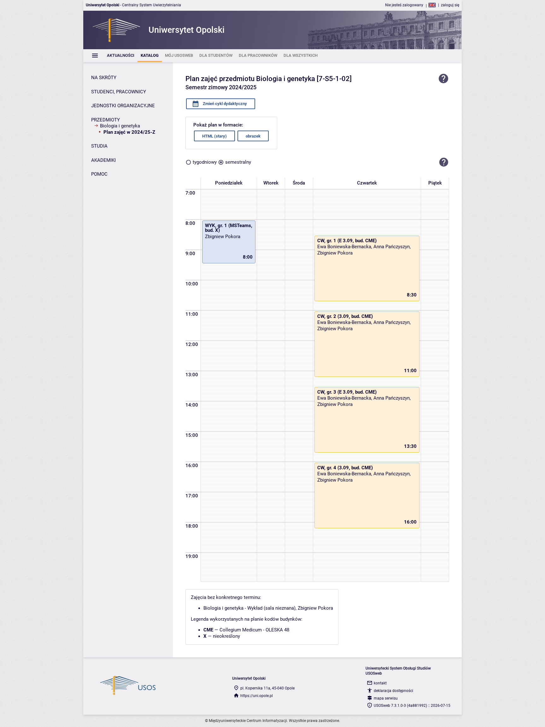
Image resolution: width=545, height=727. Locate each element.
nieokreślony (226, 636)
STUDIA (99, 146)
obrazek (253, 136)
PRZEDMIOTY (105, 120)
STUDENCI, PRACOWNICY (118, 92)
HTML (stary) (214, 136)
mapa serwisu (386, 698)
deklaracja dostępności (393, 691)
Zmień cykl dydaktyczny (224, 103)
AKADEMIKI (103, 160)
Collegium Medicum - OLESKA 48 (254, 630)
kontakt (380, 683)
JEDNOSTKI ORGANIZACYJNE (123, 105)
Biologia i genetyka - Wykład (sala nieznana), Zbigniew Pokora (268, 608)
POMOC (99, 174)
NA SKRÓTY (103, 77)
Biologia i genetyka (120, 126)
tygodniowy (205, 162)
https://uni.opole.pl (256, 696)
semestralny (238, 162)
